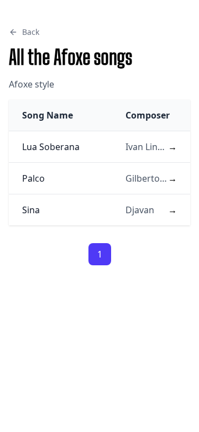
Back (30, 32)
